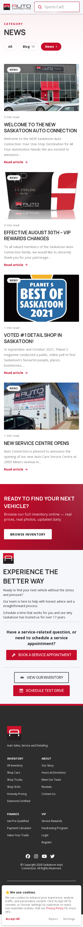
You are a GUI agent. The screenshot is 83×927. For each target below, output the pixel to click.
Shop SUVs (13, 787)
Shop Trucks (14, 780)
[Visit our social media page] (28, 856)
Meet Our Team (51, 780)
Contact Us (48, 794)
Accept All (13, 919)
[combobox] (56, 7)
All (10, 46)
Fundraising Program (55, 828)
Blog (29, 46)
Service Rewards (52, 821)
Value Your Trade (18, 835)
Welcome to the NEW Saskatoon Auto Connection (40, 127)
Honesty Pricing (17, 794)
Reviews (47, 787)
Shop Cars (13, 772)
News (51, 46)
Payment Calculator (19, 828)
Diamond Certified (18, 801)
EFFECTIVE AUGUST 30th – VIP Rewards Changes (37, 235)
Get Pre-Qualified (18, 821)
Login (45, 835)
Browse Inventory (28, 534)
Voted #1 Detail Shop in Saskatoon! (33, 338)
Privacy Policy (55, 908)
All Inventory (15, 765)
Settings (69, 919)
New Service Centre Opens (36, 443)
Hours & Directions (54, 772)
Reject (53, 919)
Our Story (48, 765)
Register (47, 842)
